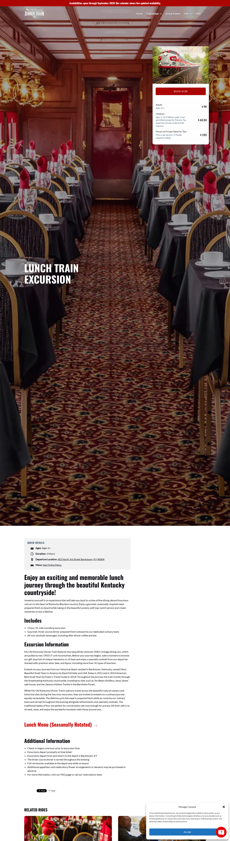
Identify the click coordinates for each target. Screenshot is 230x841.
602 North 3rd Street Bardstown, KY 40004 (81, 559)
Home (139, 13)
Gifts (198, 13)
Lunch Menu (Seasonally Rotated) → (61, 724)
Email (53, 791)
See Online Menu (52, 564)
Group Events (173, 13)
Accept (187, 832)
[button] (223, 806)
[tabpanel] (181, 65)
